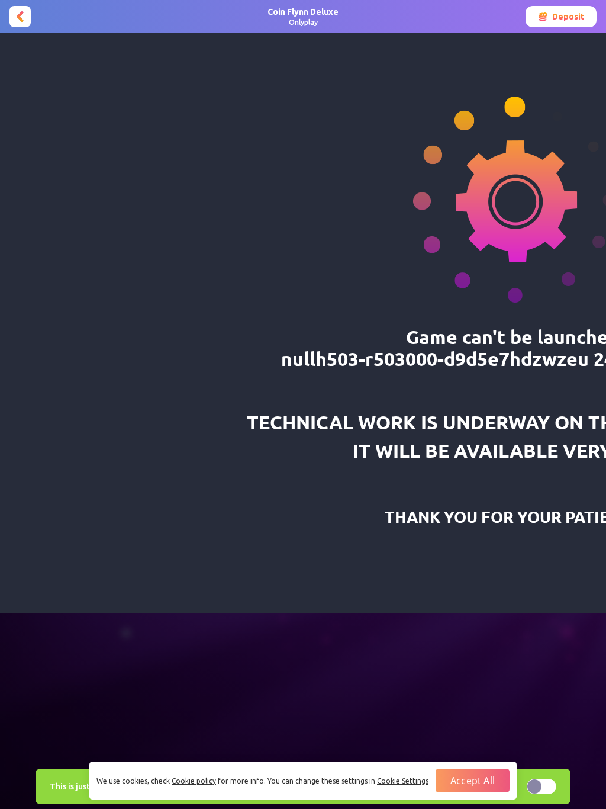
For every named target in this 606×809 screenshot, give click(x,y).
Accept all (472, 780)
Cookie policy (194, 781)
